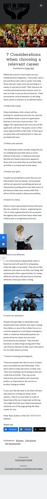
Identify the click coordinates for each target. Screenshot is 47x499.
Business (20, 440)
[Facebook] (3, 237)
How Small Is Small (23, 460)
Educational (30, 440)
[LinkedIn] (3, 244)
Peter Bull (29, 68)
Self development (13, 443)
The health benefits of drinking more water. (23, 468)
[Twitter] (3, 251)
